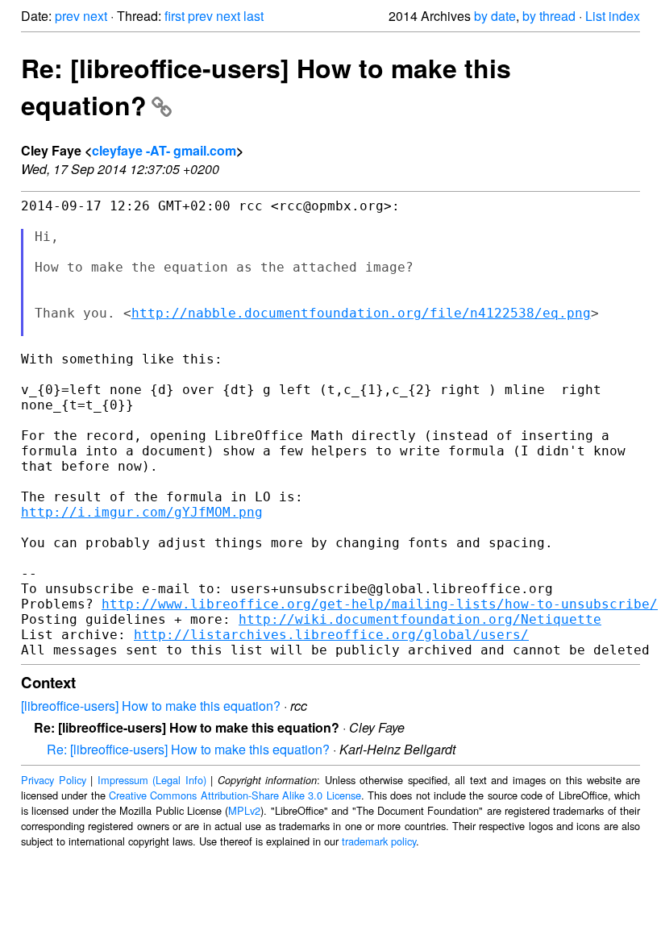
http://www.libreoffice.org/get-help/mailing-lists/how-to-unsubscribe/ (380, 604)
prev (67, 15)
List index (612, 15)
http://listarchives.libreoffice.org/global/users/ (331, 634)
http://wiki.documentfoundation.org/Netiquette (420, 619)
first (174, 15)
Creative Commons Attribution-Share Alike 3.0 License (235, 795)
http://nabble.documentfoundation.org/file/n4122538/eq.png (361, 313)
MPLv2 (244, 810)
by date (495, 15)
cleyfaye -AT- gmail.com (164, 150)
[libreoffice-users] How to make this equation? (151, 705)
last (253, 15)
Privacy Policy (53, 779)
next (95, 15)
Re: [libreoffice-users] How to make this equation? (188, 749)
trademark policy (379, 841)
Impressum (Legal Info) (152, 779)
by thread (549, 15)
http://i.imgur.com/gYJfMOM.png (142, 512)
